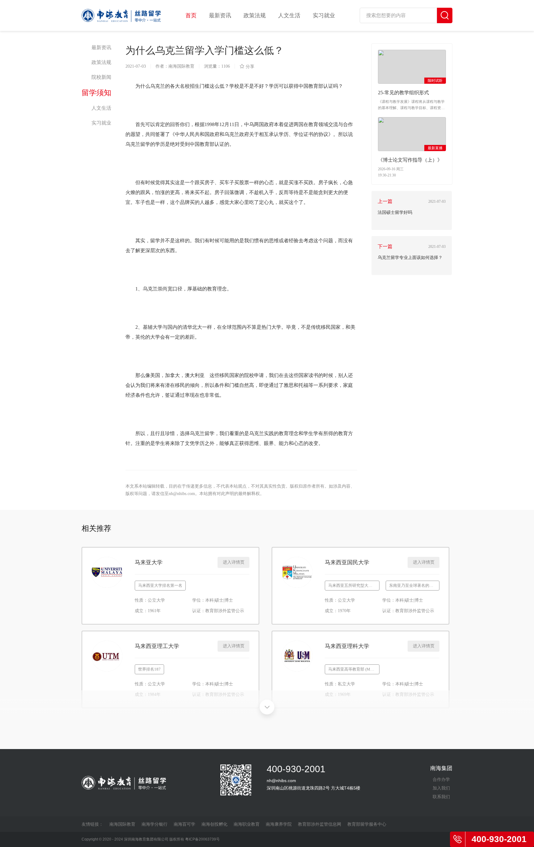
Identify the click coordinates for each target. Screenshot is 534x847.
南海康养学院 (279, 824)
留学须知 (96, 93)
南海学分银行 (154, 824)
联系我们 (441, 796)
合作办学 (441, 779)
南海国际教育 (122, 824)
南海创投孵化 (214, 824)
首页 (191, 15)
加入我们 (441, 788)
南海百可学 (184, 824)
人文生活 (289, 15)
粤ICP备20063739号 (202, 839)
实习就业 (324, 15)
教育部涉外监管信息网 (319, 824)
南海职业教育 (247, 824)
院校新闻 (101, 77)
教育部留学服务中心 (366, 824)
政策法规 (255, 15)
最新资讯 (220, 15)
